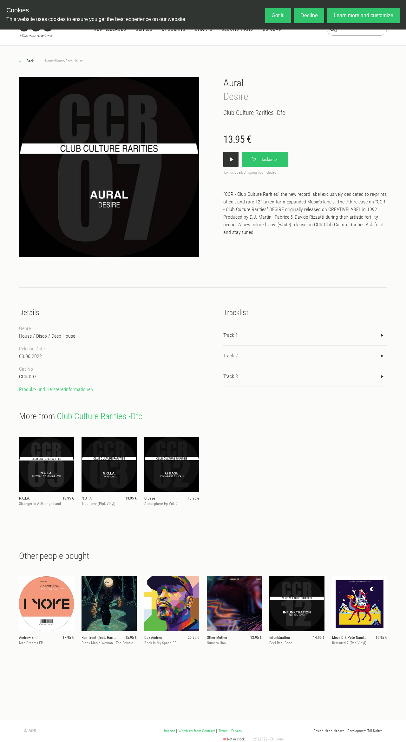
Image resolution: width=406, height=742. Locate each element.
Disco (41, 336)
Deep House (74, 61)
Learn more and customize (363, 15)
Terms (223, 731)
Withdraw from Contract (197, 731)
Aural (233, 83)
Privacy (236, 731)
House (59, 61)
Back (30, 61)
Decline (309, 15)
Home (49, 61)
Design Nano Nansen (328, 731)
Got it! (278, 15)
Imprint (169, 731)
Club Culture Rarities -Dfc (254, 112)
